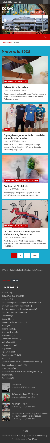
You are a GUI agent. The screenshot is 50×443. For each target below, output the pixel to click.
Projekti (5, 348)
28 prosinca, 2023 (18, 387)
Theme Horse (39, 436)
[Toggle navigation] (5, 37)
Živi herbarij (6, 378)
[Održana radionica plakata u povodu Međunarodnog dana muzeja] (25, 214)
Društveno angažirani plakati (13, 312)
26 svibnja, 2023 (10, 90)
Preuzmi (15, 280)
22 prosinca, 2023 (18, 397)
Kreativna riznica (8, 332)
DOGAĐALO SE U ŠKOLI (11, 296)
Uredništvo (21, 90)
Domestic (5, 299)
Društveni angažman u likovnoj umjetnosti (18, 309)
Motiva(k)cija (10, 81)
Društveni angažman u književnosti (15, 306)
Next (35, 255)
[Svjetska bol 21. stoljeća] (25, 169)
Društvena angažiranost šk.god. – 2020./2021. (20, 302)
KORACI (8, 8)
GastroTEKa (6, 319)
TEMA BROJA (23, 81)
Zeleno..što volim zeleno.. (17, 87)
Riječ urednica (7, 352)
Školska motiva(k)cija (10, 355)
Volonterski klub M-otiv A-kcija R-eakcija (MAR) (20, 371)
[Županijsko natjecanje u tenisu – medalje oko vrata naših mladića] (25, 118)
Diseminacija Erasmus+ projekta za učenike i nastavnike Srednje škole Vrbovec (30, 414)
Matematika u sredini (10, 339)
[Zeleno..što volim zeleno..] (25, 70)
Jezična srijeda (8, 329)
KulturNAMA (33, 180)
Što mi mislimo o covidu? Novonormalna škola (20, 362)
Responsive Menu (45, 2)
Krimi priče (16, 384)
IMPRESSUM (6, 280)
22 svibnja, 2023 (10, 189)
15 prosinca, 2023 (18, 419)
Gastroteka (6, 316)
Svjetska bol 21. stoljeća (16, 186)
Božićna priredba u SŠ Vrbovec (25, 394)
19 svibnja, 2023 (10, 237)
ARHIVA (5, 293)
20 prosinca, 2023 (18, 407)
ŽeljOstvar (6, 375)
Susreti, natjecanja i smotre (13, 365)
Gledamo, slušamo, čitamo (15, 180)
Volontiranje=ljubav (19, 404)
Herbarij (5, 325)
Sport (6, 129)
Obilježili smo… (7, 345)
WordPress (32, 439)
